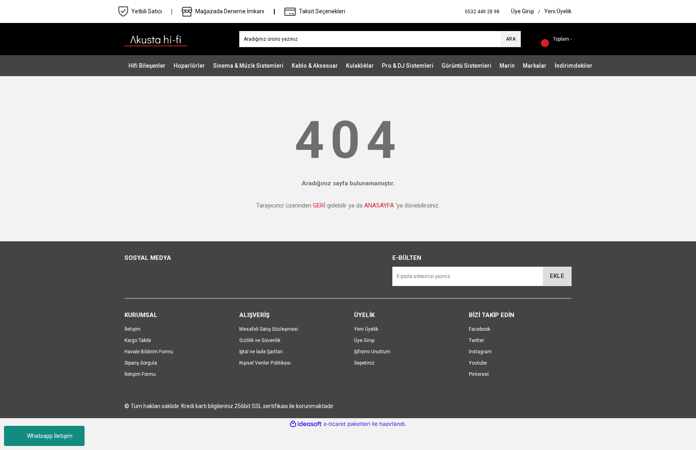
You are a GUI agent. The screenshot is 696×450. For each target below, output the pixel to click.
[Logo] (155, 38)
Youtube (478, 363)
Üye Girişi (364, 340)
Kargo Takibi (137, 340)
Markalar (535, 65)
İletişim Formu (140, 374)
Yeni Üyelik (366, 329)
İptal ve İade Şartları (261, 352)
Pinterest (479, 374)
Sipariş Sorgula (140, 363)
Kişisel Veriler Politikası (265, 363)
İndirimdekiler (573, 65)
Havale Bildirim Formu (148, 352)
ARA (511, 39)
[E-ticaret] (347, 424)
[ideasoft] (306, 424)
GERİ (319, 205)
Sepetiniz (364, 363)
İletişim (132, 329)
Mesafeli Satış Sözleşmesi (268, 329)
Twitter (476, 340)
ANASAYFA (379, 205)
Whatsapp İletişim (49, 436)
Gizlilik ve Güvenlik (259, 340)
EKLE (557, 276)
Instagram (480, 352)
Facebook (479, 329)
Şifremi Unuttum (372, 352)
